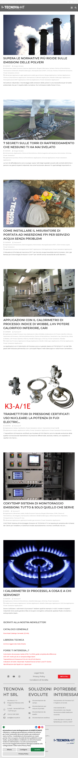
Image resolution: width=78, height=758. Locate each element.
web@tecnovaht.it (13, 718)
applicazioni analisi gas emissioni (34, 75)
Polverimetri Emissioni (65, 70)
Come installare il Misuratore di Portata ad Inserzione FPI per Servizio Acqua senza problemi (36, 234)
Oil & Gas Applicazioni (33, 80)
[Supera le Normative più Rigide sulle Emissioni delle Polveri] (39, 35)
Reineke (62, 338)
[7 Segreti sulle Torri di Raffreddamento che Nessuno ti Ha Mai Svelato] (39, 120)
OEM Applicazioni (46, 249)
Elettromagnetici (27, 244)
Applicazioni (32, 68)
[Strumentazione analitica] (30, 718)
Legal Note (39, 673)
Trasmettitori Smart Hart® (51, 428)
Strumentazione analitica (41, 718)
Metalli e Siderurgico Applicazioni (60, 77)
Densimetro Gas (55, 336)
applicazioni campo (11, 430)
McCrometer (61, 153)
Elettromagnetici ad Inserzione (47, 153)
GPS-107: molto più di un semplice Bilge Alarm (19, 657)
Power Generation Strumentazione (60, 430)
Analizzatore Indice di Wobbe (36, 334)
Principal (6, 518)
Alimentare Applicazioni (12, 75)
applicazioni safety (24, 430)
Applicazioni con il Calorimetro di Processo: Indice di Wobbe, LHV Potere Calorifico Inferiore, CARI (36, 324)
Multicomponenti (54, 515)
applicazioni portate (11, 157)
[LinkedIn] (68, 2)
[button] (72, 8)
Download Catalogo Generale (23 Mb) (16, 633)
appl (21, 75)
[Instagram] (75, 2)
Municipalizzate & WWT (39, 70)
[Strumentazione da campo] (30, 702)
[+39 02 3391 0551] (5, 714)
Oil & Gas (49, 70)
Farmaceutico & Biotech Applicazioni (38, 77)
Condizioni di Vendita (39, 680)
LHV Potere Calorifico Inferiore (19, 338)
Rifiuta (9, 750)
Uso (23, 518)
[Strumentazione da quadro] (30, 713)
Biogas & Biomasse (43, 68)
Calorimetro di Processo (10, 336)
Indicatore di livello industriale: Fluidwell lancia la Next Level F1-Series (27, 662)
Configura (23, 750)
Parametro (64, 515)
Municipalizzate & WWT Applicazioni (14, 80)
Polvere (55, 70)
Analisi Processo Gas (19, 334)
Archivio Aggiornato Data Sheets (14, 644)
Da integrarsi (16, 515)
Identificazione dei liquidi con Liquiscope (17, 664)
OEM (58, 244)
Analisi (22, 513)
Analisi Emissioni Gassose (20, 68)
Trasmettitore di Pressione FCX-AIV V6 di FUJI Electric (22, 659)
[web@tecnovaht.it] (5, 718)
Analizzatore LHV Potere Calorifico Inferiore (58, 334)
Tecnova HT (17, 242)
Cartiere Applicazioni (63, 75)
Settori (40, 428)
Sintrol (17, 73)
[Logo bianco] (13, 8)
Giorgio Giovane (18, 66)
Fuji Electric (21, 428)
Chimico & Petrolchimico (62, 68)
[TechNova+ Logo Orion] (64, 741)
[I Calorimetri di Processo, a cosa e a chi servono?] (39, 564)
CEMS (55, 513)
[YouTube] (71, 2)
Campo (15, 428)
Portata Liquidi (65, 244)
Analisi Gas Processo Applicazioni (15, 341)
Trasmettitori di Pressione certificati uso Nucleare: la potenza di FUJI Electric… (36, 418)
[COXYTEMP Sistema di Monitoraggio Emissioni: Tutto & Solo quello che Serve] (39, 476)
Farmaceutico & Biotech (10, 70)
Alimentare (8, 68)
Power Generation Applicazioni (49, 80)
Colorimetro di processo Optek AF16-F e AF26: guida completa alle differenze (29, 654)
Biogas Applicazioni (51, 75)
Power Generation (9, 73)
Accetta (37, 750)
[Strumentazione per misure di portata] (30, 707)
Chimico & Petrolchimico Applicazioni (14, 77)
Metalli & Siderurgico (25, 70)
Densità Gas (65, 336)
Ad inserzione (9, 153)
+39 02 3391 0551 (13, 714)
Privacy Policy (23, 754)
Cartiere (51, 68)
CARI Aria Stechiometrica (26, 336)
